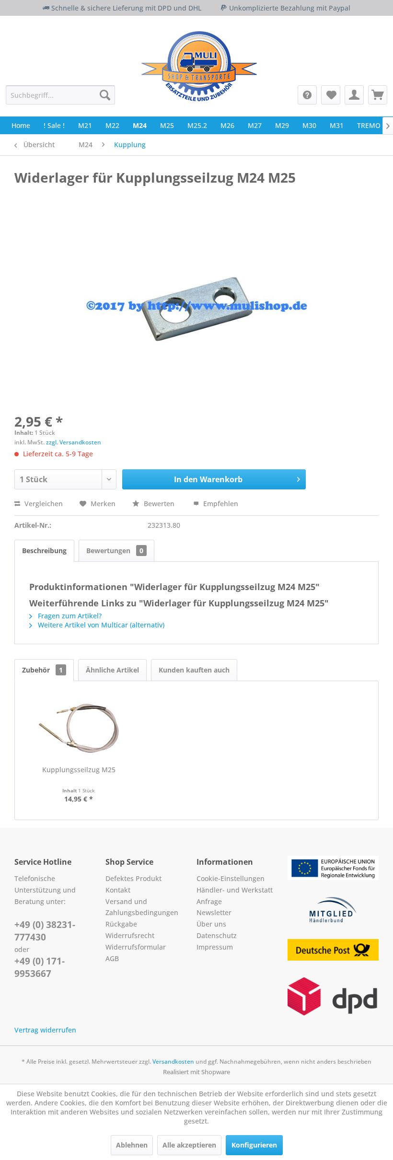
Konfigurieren (254, 1144)
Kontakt (117, 889)
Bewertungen (114, 550)
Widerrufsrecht (129, 935)
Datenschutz (216, 935)
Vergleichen (43, 503)
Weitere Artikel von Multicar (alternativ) (100, 624)
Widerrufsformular (135, 946)
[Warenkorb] (377, 94)
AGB (112, 958)
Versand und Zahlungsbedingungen (141, 907)
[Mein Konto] (354, 94)
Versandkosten (173, 1061)
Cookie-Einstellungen (230, 878)
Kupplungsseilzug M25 (79, 769)
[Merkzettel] (330, 94)
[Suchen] (105, 94)
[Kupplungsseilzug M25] (78, 726)
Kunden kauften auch (194, 669)
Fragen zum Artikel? (69, 615)
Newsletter (213, 912)
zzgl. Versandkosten (73, 442)
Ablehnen (132, 1144)
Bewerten (159, 503)
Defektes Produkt (133, 878)
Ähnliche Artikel (112, 669)
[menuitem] (60, 94)
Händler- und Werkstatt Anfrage (234, 895)
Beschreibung (44, 550)
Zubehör (42, 669)
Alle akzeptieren (189, 1144)
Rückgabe (121, 923)
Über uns (211, 923)
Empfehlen (219, 503)
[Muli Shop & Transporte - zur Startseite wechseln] (199, 66)
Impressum (214, 946)
